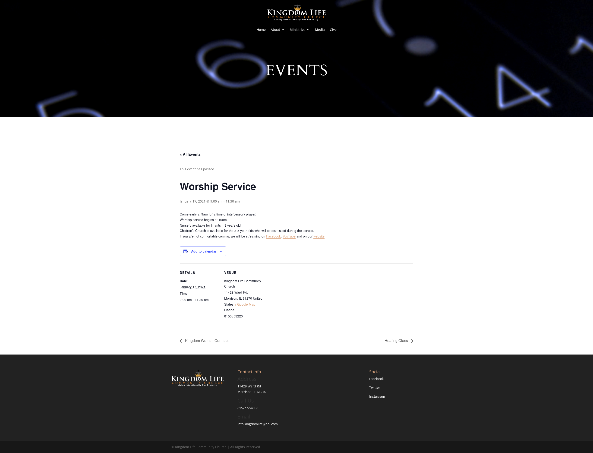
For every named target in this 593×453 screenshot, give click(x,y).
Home (261, 29)
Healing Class (397, 340)
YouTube (289, 236)
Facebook (273, 236)
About (275, 29)
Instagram (377, 396)
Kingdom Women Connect (206, 340)
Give (333, 29)
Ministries (297, 29)
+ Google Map (244, 304)
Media (320, 29)
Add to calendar (203, 251)
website (319, 236)
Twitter (374, 387)
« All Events (190, 154)
